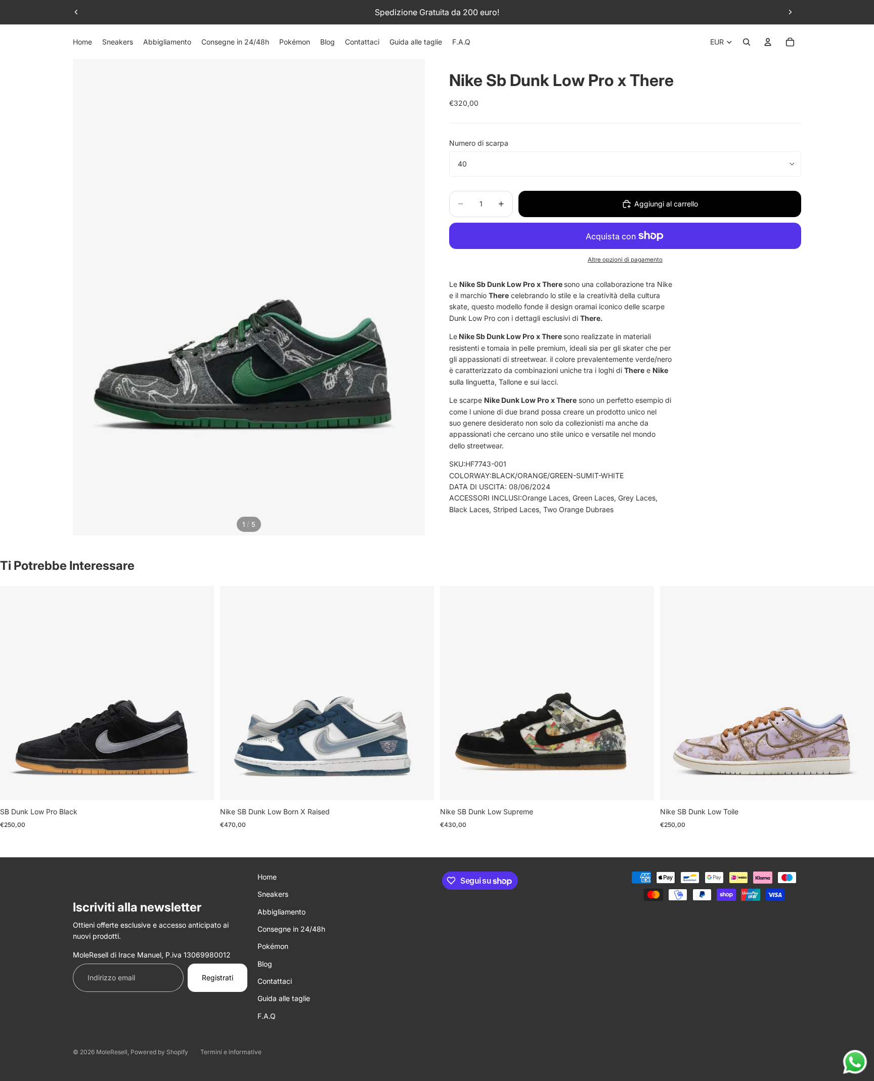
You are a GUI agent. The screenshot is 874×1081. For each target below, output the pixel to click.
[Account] (768, 42)
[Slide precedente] (76, 12)
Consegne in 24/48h (291, 929)
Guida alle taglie (283, 998)
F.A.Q (266, 1016)
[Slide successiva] (790, 12)
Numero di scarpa (478, 143)
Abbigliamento (281, 911)
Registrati (217, 977)
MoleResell (111, 1052)
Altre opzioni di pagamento (625, 259)
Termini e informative (230, 1052)
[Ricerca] (746, 42)
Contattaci (274, 981)
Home (267, 876)
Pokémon (272, 946)
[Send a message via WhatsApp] (855, 1062)
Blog (264, 964)
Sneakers (272, 894)
